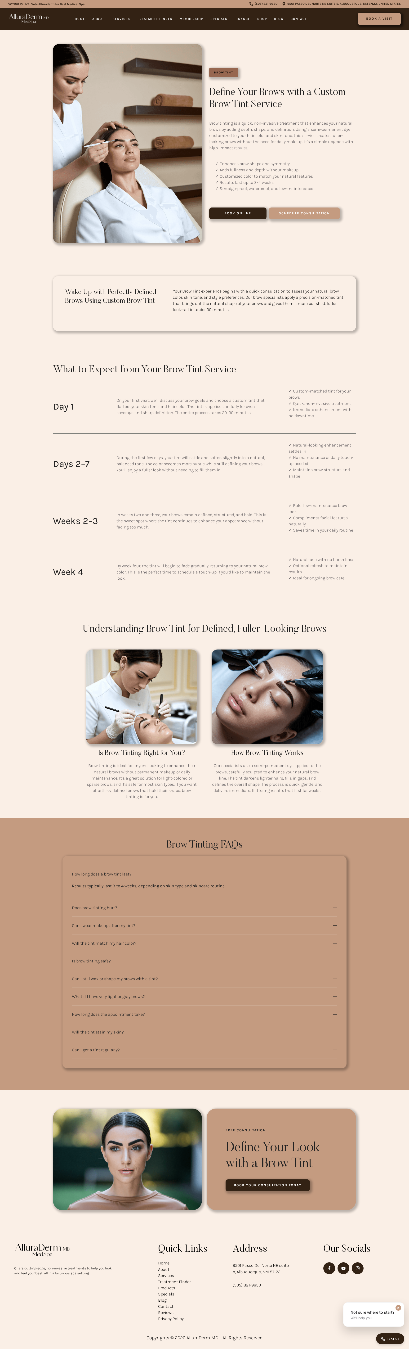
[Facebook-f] (329, 1268)
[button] (263, 3)
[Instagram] (358, 1268)
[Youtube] (343, 1268)
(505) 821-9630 (247, 1285)
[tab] (204, 874)
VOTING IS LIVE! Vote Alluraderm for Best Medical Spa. (46, 4)
